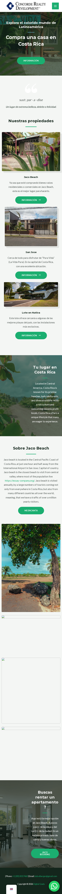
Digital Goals (39, 884)
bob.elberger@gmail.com (46, 876)
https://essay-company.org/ (20, 480)
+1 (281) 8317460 (20, 876)
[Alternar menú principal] (55, 6)
